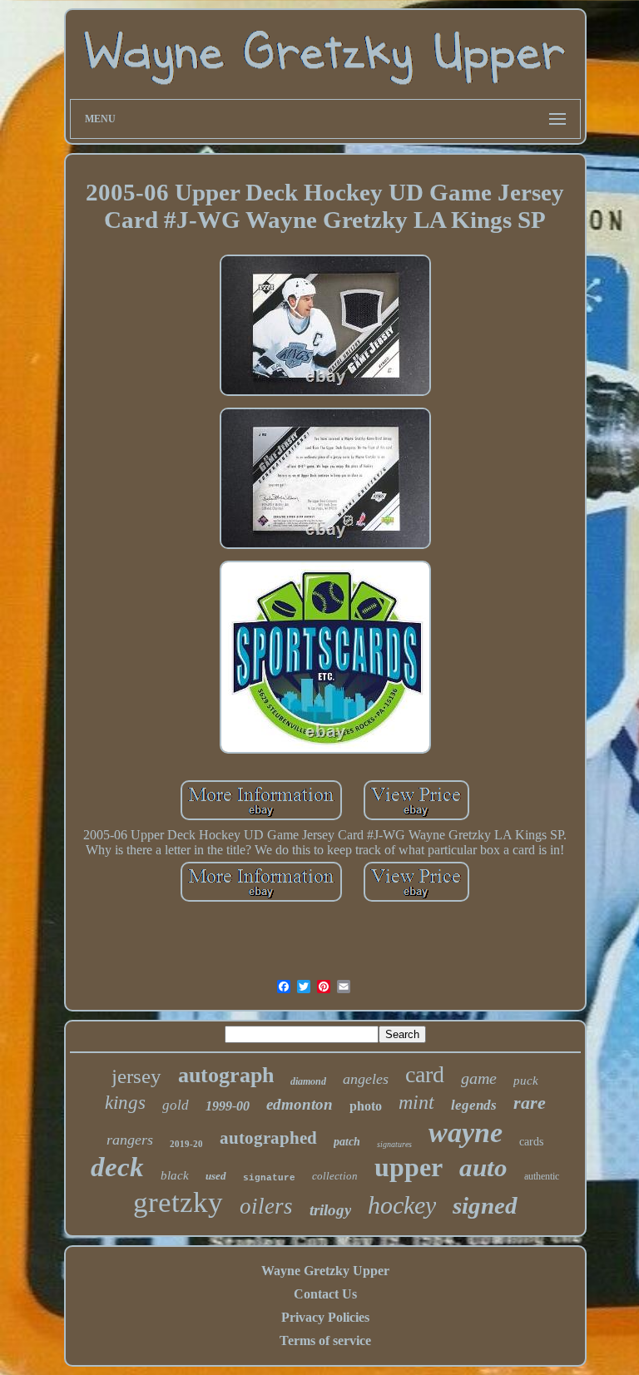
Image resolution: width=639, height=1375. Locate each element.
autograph (226, 1075)
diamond (308, 1081)
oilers (266, 1206)
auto (483, 1167)
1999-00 (228, 1106)
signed (485, 1205)
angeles (366, 1079)
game (479, 1078)
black (175, 1175)
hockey (402, 1205)
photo (365, 1106)
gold (175, 1105)
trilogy (330, 1210)
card (424, 1074)
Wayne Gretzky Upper (325, 1271)
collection (335, 1176)
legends (474, 1105)
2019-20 (186, 1144)
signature (269, 1178)
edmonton (299, 1104)
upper (408, 1167)
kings (125, 1102)
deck (117, 1167)
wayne (465, 1132)
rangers (129, 1139)
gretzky (178, 1202)
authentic (541, 1176)
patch (347, 1141)
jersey (136, 1076)
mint (416, 1102)
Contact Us (325, 1294)
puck (525, 1080)
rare (529, 1102)
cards (531, 1141)
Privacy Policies (325, 1317)
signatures (394, 1144)
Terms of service (325, 1340)
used (216, 1176)
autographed (268, 1138)
